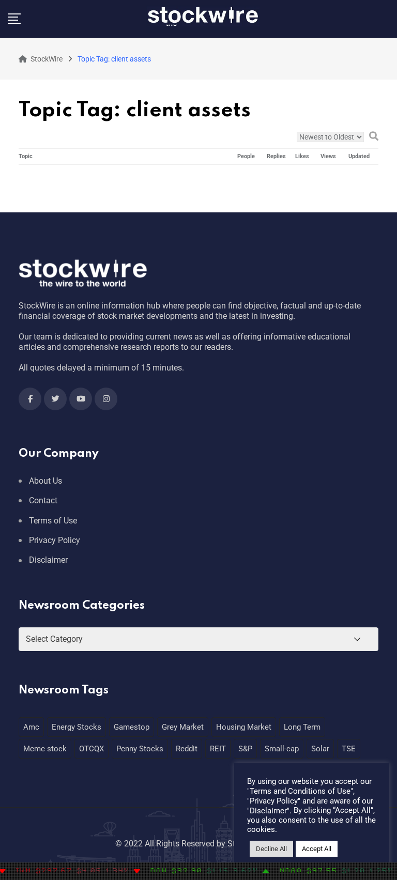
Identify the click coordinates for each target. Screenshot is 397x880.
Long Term (302, 727)
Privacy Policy (54, 540)
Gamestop (131, 727)
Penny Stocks (139, 748)
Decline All (271, 849)
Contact (43, 500)
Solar (320, 748)
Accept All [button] (316, 849)
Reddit (186, 748)
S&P (245, 748)
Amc (31, 727)
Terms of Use (53, 521)
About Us (45, 481)
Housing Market (243, 727)
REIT (218, 748)
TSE (349, 748)
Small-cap (282, 748)
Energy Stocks (76, 727)
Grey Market (183, 727)
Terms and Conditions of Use (300, 791)
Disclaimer (48, 560)
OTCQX (91, 748)
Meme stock (45, 748)
